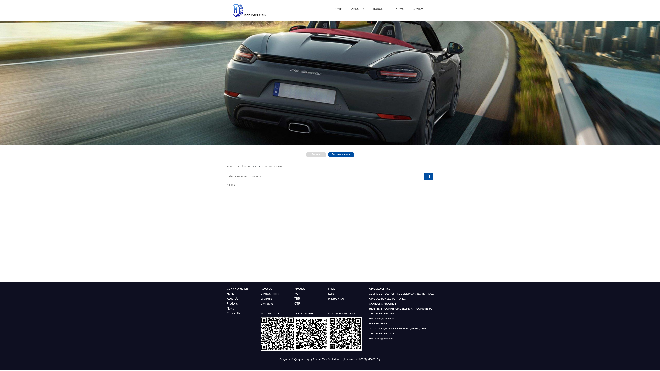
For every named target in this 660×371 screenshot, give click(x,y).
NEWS (399, 8)
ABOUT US (358, 8)
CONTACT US (421, 8)
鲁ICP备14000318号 (370, 359)
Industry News (341, 154)
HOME (337, 8)
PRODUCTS (378, 8)
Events (316, 154)
